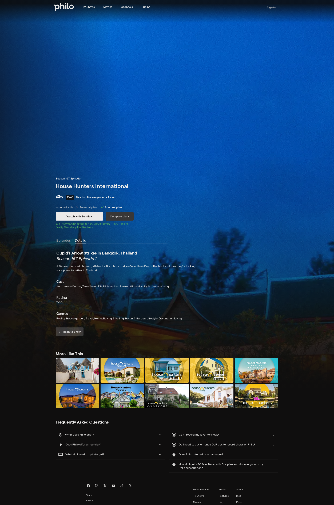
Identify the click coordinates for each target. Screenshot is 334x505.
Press (239, 501)
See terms (87, 227)
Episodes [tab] (63, 240)
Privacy (89, 500)
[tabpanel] (167, 285)
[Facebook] (88, 486)
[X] (105, 486)
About (239, 489)
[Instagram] (97, 486)
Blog (238, 495)
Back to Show (72, 331)
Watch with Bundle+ (79, 216)
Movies (107, 7)
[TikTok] (122, 486)
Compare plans (119, 216)
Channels (127, 7)
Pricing (145, 7)
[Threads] (130, 486)
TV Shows (88, 7)
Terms (89, 495)
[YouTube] (113, 486)
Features (224, 495)
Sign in (271, 7)
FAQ (221, 501)
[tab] (80, 240)
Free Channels (201, 489)
